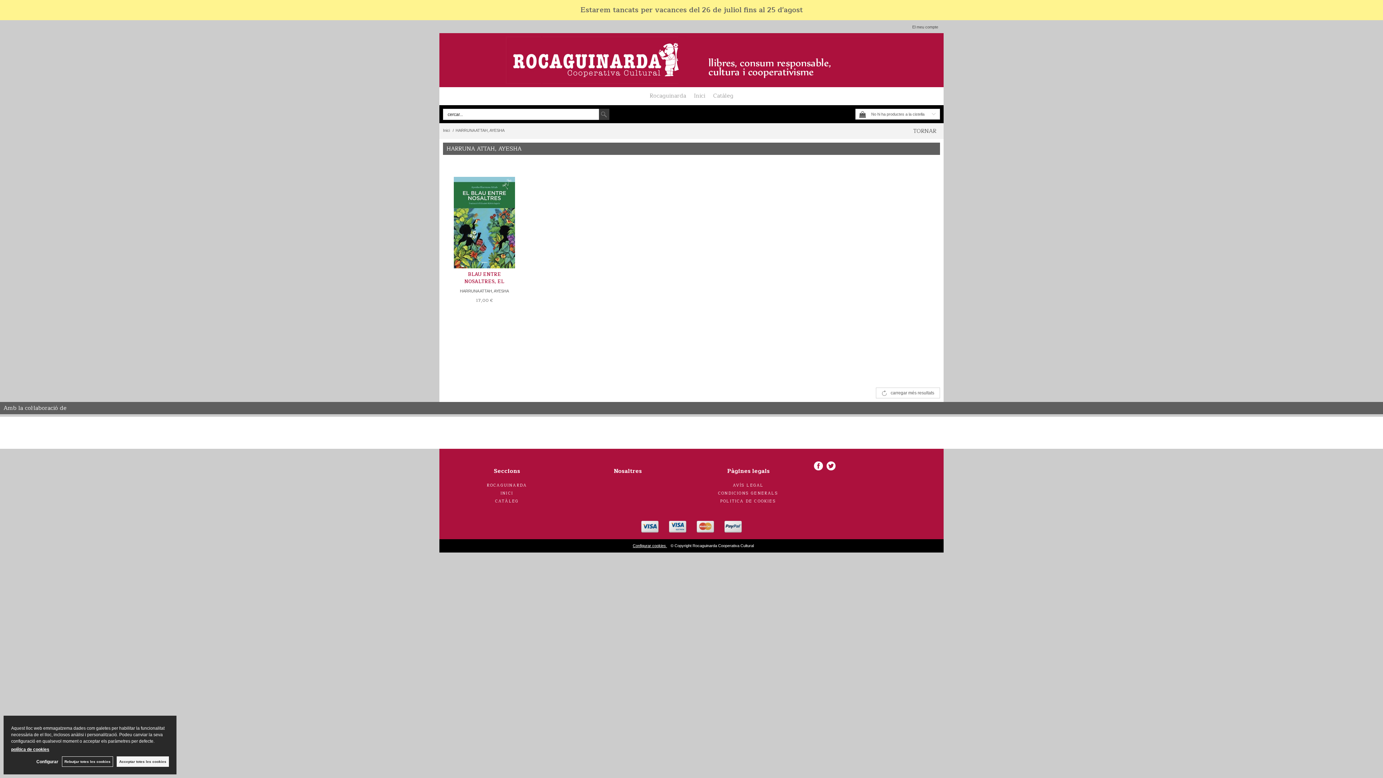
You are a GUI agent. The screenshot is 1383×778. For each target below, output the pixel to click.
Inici (699, 95)
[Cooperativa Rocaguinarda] (691, 60)
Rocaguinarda (668, 95)
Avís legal (748, 485)
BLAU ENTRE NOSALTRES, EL (484, 278)
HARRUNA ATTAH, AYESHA (484, 291)
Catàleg (723, 95)
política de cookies (30, 749)
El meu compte (925, 27)
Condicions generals (748, 493)
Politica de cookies (748, 501)
